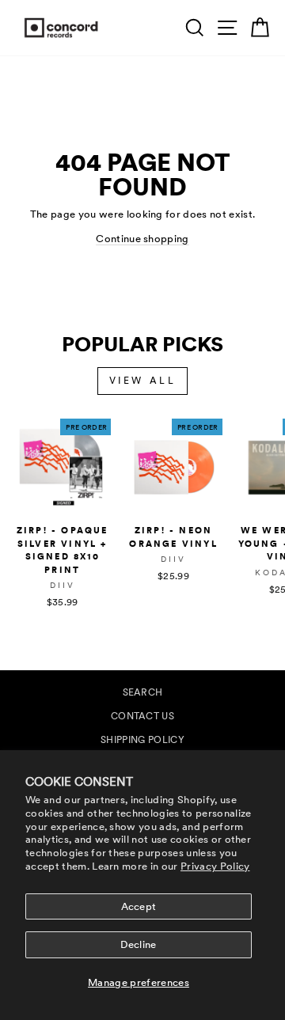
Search (143, 692)
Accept (139, 906)
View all (143, 380)
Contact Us (142, 716)
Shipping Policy (142, 739)
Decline (138, 944)
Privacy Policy (215, 866)
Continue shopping (142, 239)
